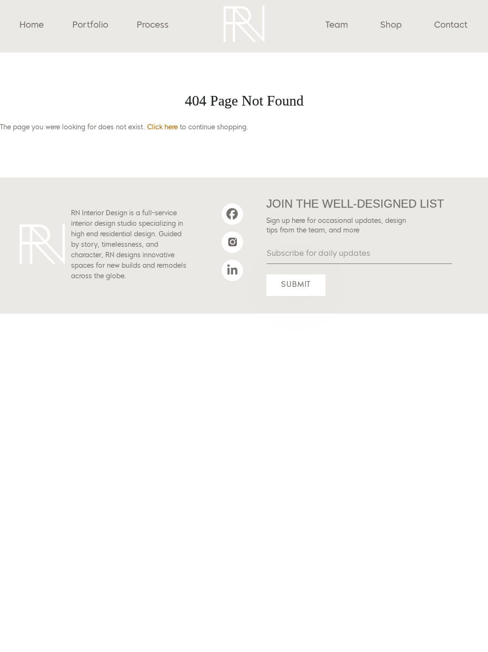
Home (32, 25)
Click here (162, 127)
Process (153, 25)
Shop (391, 25)
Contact (451, 25)
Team (336, 25)
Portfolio (90, 25)
